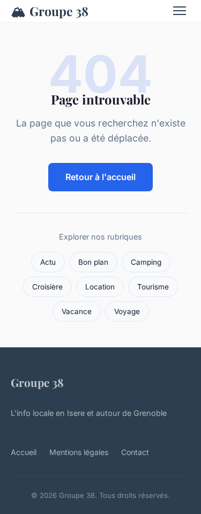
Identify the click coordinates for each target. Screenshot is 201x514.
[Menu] (179, 10)
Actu (48, 262)
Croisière (47, 286)
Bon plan (93, 262)
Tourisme (153, 286)
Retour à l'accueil (100, 177)
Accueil (23, 452)
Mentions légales (78, 452)
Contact (135, 452)
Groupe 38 (49, 10)
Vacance (77, 311)
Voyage (127, 311)
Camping (146, 262)
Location (100, 286)
